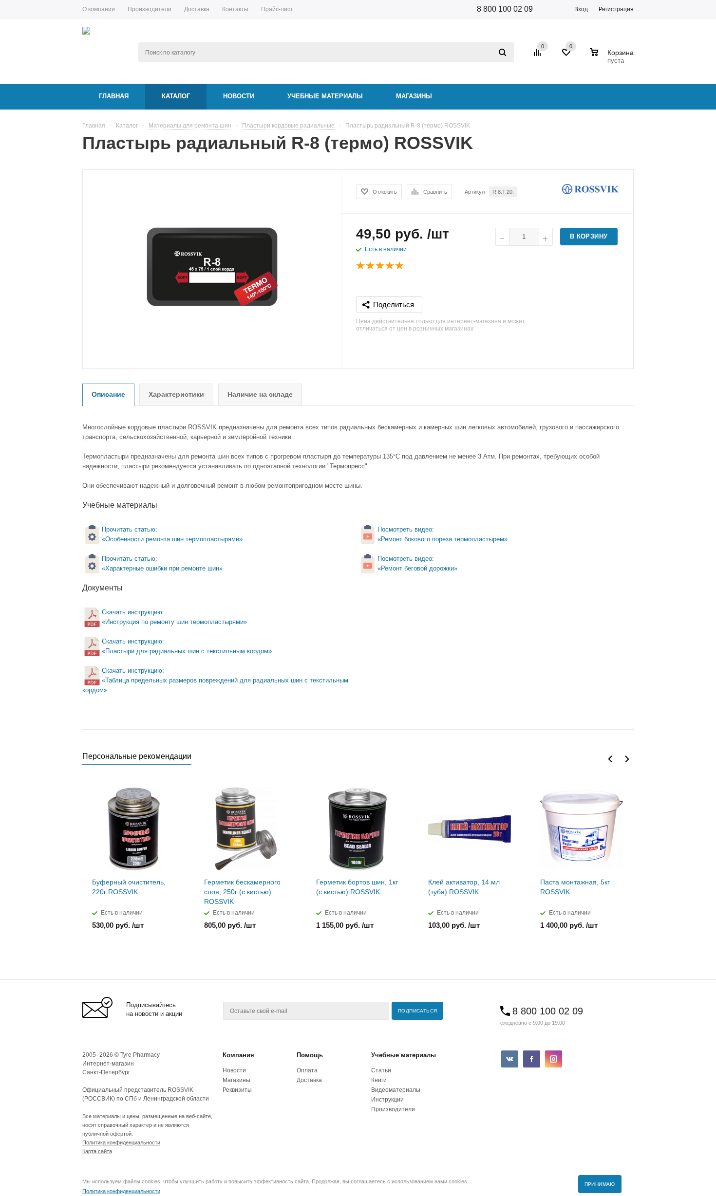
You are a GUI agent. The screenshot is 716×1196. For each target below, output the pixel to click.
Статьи (381, 1070)
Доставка (309, 1080)
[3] (380, 266)
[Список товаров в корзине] (613, 59)
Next (627, 759)
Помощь (310, 1055)
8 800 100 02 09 (505, 9)
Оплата (307, 1070)
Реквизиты (237, 1089)
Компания (238, 1055)
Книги (379, 1080)
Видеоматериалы (395, 1089)
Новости (238, 96)
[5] (400, 266)
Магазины (414, 96)
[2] (371, 266)
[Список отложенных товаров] (567, 56)
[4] (390, 266)
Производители (393, 1109)
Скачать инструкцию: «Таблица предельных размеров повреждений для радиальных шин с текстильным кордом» (215, 680)
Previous (610, 759)
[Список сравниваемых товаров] (538, 56)
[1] (361, 266)
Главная (114, 96)
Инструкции (387, 1099)
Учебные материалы (325, 96)
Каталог (176, 96)
